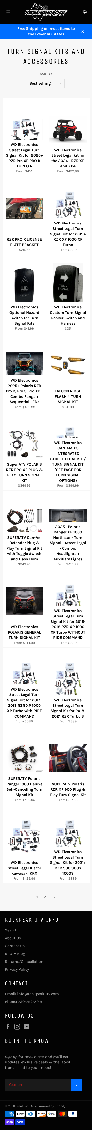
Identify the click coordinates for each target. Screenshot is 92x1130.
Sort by (46, 73)
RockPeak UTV (26, 1106)
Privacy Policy (17, 969)
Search (11, 930)
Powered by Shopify (52, 1106)
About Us (13, 938)
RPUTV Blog (15, 953)
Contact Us (15, 945)
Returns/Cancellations (25, 961)
